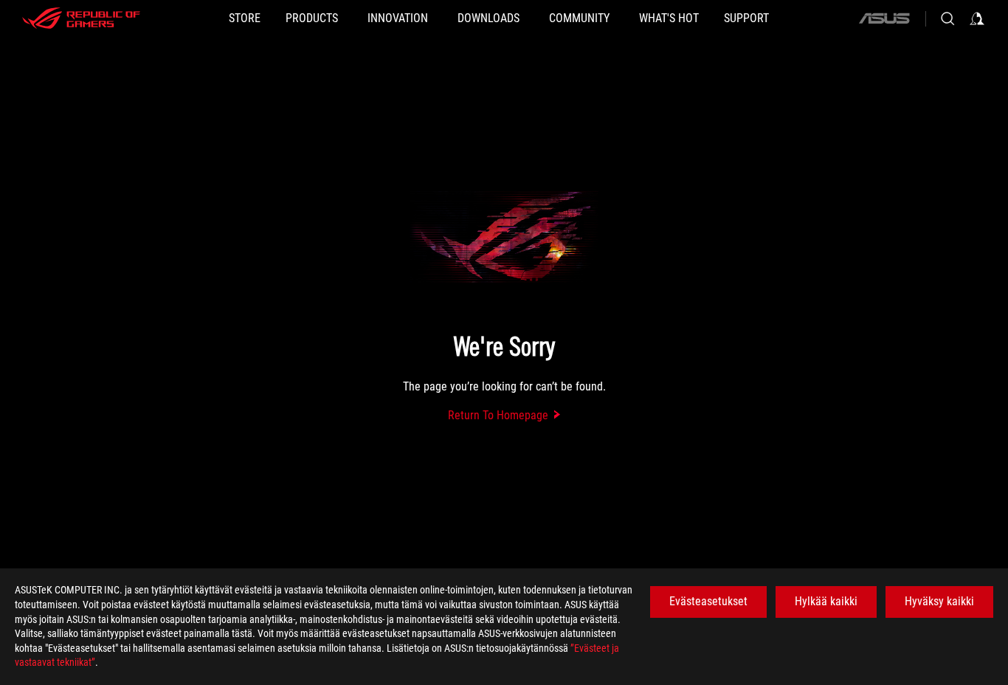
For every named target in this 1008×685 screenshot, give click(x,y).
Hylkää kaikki (826, 601)
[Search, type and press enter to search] (947, 18)
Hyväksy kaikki (939, 601)
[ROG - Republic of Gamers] (81, 18)
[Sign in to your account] (977, 18)
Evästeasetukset (708, 601)
